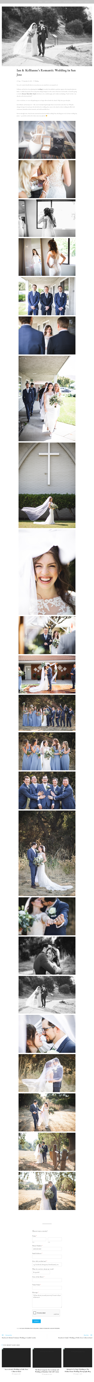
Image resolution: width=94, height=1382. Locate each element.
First (33, 1242)
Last (49, 1242)
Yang (19, 81)
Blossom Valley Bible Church (29, 94)
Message (35, 1292)
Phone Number (37, 1246)
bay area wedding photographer (29, 1328)
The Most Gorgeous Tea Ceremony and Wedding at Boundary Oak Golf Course (47, 1371)
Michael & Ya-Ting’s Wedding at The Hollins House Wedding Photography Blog (78, 1370)
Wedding (37, 81)
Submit (36, 1321)
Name (34, 1236)
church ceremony (44, 1328)
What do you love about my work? (43, 1269)
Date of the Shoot (38, 1277)
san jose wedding (55, 1328)
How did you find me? (39, 1261)
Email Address (37, 1253)
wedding (40, 89)
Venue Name (36, 1285)
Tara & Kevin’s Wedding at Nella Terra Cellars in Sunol (16, 1370)
